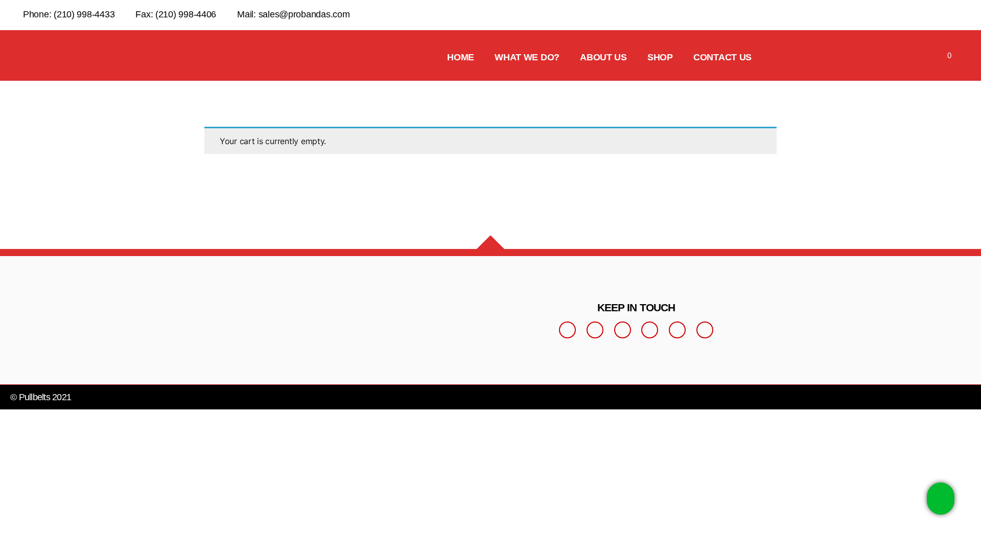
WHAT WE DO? (527, 57)
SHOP (660, 57)
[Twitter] (622, 329)
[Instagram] (595, 329)
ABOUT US (603, 57)
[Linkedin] (677, 329)
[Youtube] (704, 329)
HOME (460, 57)
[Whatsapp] (649, 329)
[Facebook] (567, 329)
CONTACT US (722, 57)
